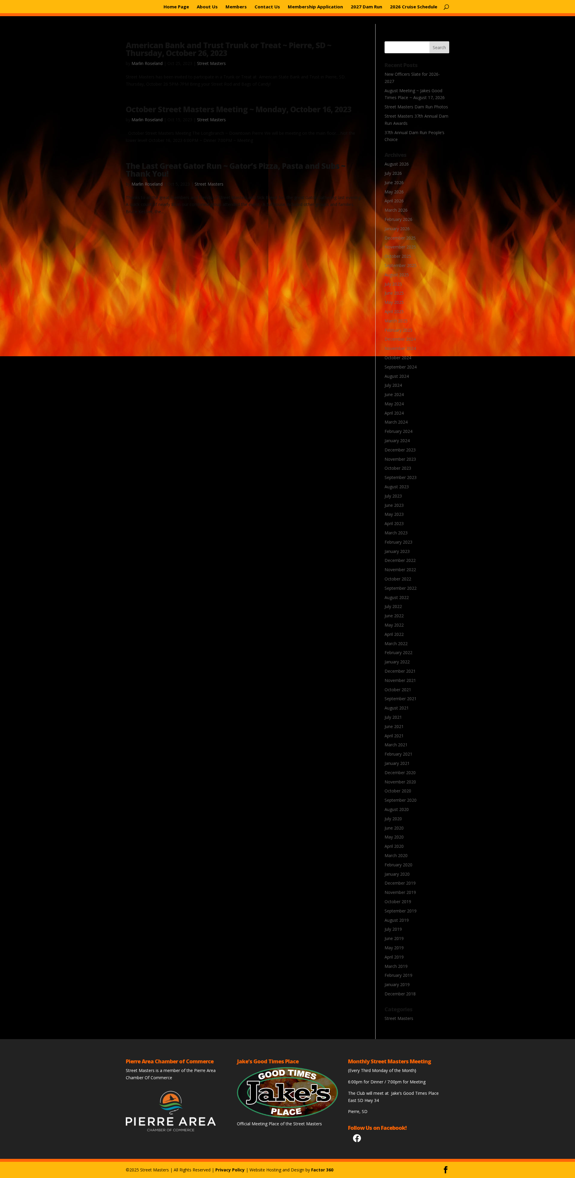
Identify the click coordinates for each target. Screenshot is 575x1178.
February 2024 (398, 431)
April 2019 (394, 957)
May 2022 (394, 625)
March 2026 (396, 210)
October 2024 (398, 357)
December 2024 (400, 339)
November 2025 (400, 247)
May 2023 (394, 514)
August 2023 (397, 486)
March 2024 (396, 422)
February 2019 (398, 975)
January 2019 (397, 984)
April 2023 (394, 523)
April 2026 (394, 201)
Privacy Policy (230, 1170)
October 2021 (398, 689)
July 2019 (393, 929)
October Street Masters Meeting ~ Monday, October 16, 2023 (238, 109)
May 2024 (394, 404)
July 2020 (393, 818)
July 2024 (393, 385)
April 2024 (394, 413)
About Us (207, 7)
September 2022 (401, 588)
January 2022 (397, 662)
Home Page (176, 7)
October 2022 (398, 579)
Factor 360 (322, 1170)
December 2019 (400, 883)
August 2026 (397, 164)
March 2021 (396, 745)
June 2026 (394, 182)
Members (236, 7)
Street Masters (211, 63)
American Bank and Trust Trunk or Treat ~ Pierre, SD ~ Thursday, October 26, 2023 (228, 49)
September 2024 (401, 367)
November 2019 (400, 892)
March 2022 (396, 643)
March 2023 (396, 533)
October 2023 (398, 468)
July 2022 (393, 606)
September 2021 (401, 698)
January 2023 (397, 551)
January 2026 (397, 228)
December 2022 (400, 560)
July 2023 (393, 496)
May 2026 (394, 192)
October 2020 (398, 791)
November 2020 (400, 782)
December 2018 (400, 994)
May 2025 (394, 302)
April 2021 (394, 736)
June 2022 (394, 615)
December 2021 (400, 671)
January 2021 (397, 763)
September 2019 (401, 911)
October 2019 (398, 901)
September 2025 (401, 265)
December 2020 (400, 772)
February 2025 (398, 330)
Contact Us (267, 7)
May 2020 (394, 837)
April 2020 (394, 846)
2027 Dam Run (366, 7)
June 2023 (394, 505)
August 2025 (397, 275)
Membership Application (315, 7)
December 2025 (400, 238)
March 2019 (396, 966)
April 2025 (394, 311)
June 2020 (394, 828)
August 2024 (397, 376)
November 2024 (400, 348)
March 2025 (396, 321)
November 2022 (400, 569)
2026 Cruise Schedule (413, 7)
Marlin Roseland (147, 63)
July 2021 (393, 717)
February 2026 (398, 219)
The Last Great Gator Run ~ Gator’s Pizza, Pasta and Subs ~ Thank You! (235, 169)
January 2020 (397, 874)
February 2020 (398, 865)
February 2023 (398, 542)
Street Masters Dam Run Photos (416, 107)
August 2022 (397, 597)
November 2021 (400, 680)
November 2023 (400, 459)
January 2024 (397, 440)
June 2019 (394, 938)
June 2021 (394, 726)
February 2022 (398, 652)
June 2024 (394, 394)
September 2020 (401, 800)
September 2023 (401, 477)
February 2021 (398, 754)
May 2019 (394, 947)
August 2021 (397, 708)
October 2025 (398, 256)
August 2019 (397, 920)
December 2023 (400, 450)
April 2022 (394, 634)
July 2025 (393, 284)
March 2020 (396, 855)
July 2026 (393, 173)
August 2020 (397, 809)
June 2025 (394, 293)
